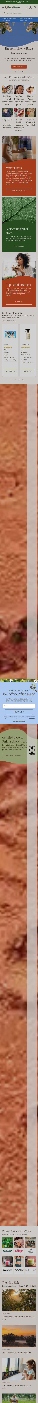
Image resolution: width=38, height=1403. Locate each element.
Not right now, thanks (19, 721)
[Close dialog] (35, 681)
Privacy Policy (32, 718)
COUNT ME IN (19, 712)
